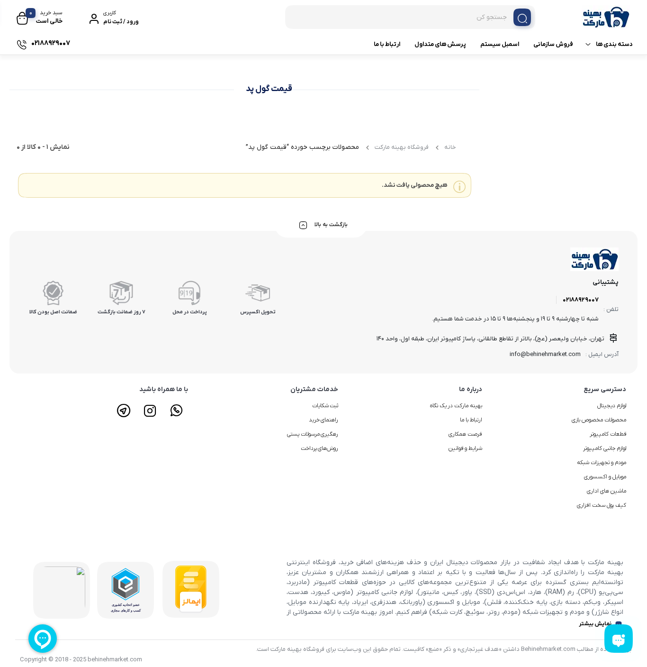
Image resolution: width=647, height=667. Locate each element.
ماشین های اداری (606, 491)
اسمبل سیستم (499, 44)
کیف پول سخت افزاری (601, 505)
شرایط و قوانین (465, 448)
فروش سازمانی (553, 44)
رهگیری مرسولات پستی (313, 434)
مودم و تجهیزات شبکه (601, 462)
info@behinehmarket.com (545, 354)
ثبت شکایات (325, 406)
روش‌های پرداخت (320, 448)
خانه (450, 147)
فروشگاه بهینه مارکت (402, 147)
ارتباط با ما (387, 44)
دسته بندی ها (614, 44)
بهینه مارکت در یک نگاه (456, 406)
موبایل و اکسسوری (605, 477)
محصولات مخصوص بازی (599, 420)
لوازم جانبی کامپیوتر (604, 448)
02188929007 (581, 300)
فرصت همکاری (465, 434)
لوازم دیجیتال (611, 406)
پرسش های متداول (440, 44)
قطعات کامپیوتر (608, 434)
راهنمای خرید (324, 420)
